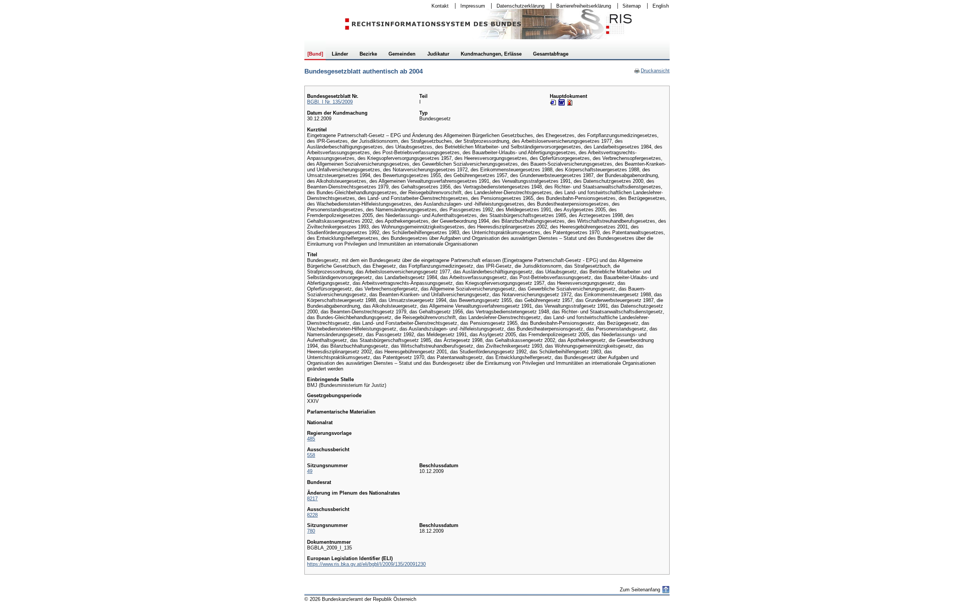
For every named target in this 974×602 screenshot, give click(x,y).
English (661, 6)
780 (311, 531)
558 (311, 455)
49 (309, 471)
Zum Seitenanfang (640, 589)
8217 (312, 498)
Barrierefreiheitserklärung (581, 6)
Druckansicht (652, 70)
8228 (312, 515)
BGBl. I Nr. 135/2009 (330, 102)
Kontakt (438, 6)
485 (311, 439)
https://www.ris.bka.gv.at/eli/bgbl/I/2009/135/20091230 (366, 564)
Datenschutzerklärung (518, 6)
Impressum (470, 6)
